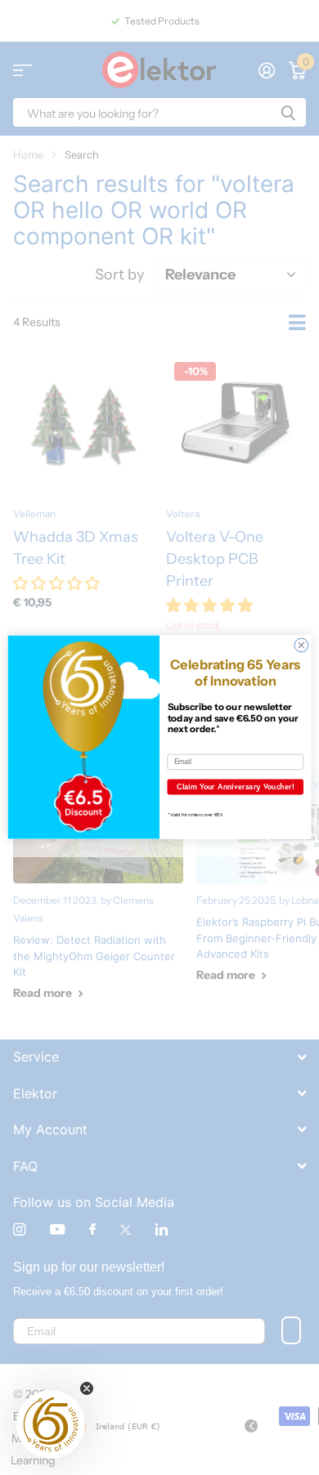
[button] (50, 1424)
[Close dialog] (301, 646)
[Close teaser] (86, 1388)
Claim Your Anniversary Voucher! (235, 786)
